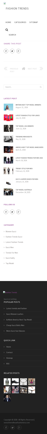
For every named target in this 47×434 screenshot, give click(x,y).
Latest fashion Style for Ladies (28, 115)
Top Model (10, 263)
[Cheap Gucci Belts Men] (7, 398)
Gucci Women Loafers (14, 314)
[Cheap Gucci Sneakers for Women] (7, 389)
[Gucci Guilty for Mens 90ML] (7, 381)
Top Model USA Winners (25, 126)
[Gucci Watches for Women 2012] (23, 389)
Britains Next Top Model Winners (28, 105)
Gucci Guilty (10, 258)
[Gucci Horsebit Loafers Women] (15, 389)
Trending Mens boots (24, 137)
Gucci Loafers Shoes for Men (27, 179)
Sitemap (33, 22)
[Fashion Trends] (16, 8)
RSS (7, 363)
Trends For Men (12, 253)
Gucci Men (10, 247)
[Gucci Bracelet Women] (23, 381)
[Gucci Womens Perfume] (15, 381)
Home (8, 22)
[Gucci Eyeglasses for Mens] (31, 389)
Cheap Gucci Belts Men (15, 325)
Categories (20, 22)
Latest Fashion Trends (14, 242)
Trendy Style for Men (24, 168)
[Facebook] (6, 51)
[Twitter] (12, 51)
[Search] (40, 86)
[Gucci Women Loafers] (31, 381)
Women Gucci (11, 231)
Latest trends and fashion (16, 308)
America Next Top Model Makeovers (29, 147)
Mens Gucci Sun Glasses (15, 331)
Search (12, 34)
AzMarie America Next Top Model (19, 319)
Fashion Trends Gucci (14, 237)
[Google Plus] (18, 51)
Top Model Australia (24, 190)
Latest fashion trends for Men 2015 (29, 158)
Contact (9, 352)
